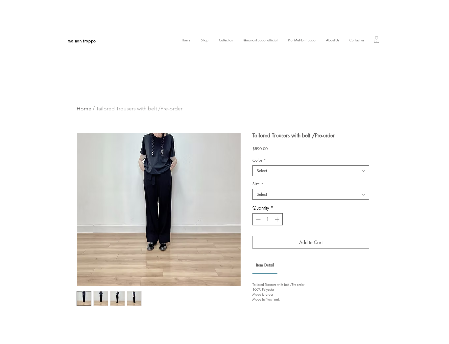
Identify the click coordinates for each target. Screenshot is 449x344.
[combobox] (310, 170)
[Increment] (277, 219)
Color (259, 160)
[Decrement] (257, 219)
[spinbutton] (267, 219)
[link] (376, 39)
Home (84, 108)
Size (257, 183)
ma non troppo (82, 41)
